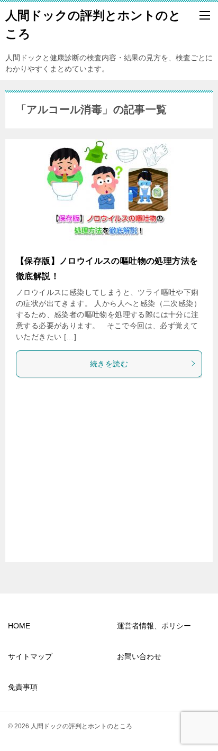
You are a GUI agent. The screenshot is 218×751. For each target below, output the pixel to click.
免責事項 (23, 687)
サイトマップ (30, 656)
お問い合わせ (139, 656)
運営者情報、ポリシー (154, 626)
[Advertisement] (109, 472)
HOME (19, 626)
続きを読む (109, 363)
